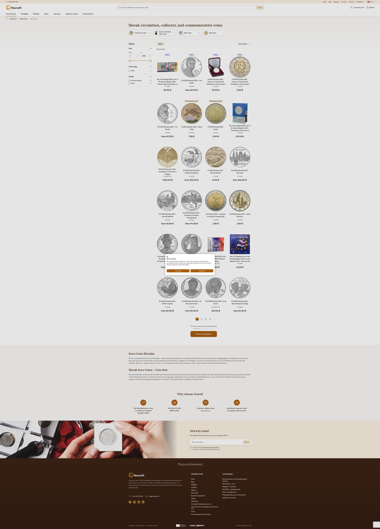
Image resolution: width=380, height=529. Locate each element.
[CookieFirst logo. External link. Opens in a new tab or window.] (167, 257)
